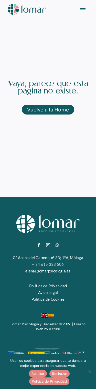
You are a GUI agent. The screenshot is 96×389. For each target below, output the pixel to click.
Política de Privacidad (49, 381)
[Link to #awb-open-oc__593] (83, 9)
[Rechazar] (89, 371)
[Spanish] (51, 314)
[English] (44, 314)
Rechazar (59, 374)
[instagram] (48, 245)
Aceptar (38, 374)
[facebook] (39, 245)
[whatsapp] (57, 245)
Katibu (54, 329)
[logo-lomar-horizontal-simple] (27, 6)
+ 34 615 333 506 (48, 264)
